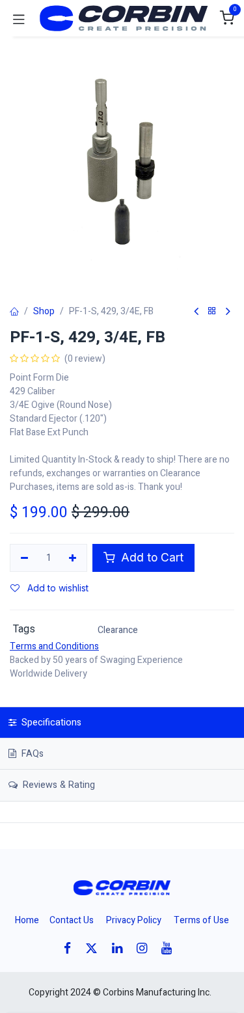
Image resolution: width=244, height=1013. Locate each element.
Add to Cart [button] (150, 557)
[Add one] (73, 558)
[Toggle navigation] (19, 18)
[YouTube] (170, 948)
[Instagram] (146, 948)
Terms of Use (201, 920)
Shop (44, 311)
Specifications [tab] (50, 722)
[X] (95, 948)
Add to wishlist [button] (56, 587)
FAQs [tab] (31, 754)
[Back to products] (212, 311)
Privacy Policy (133, 920)
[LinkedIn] (121, 948)
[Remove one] (24, 558)
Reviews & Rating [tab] (57, 785)
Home (27, 920)
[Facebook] (71, 948)
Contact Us (71, 920)
